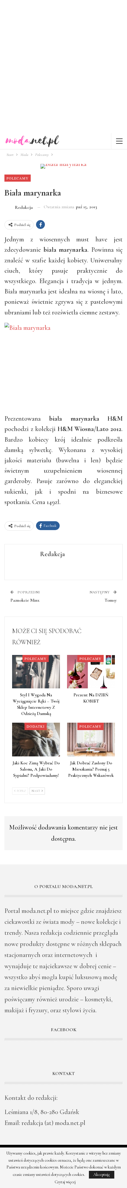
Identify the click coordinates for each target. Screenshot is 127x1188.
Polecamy (17, 178)
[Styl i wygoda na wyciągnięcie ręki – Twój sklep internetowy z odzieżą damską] (36, 671)
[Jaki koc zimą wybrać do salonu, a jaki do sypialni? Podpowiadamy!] (36, 739)
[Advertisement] (63, 66)
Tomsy (111, 600)
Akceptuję (101, 1174)
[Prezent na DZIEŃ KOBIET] (91, 671)
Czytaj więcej (65, 1182)
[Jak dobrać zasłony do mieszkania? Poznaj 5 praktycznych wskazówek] (91, 739)
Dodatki (36, 726)
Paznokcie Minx (25, 600)
